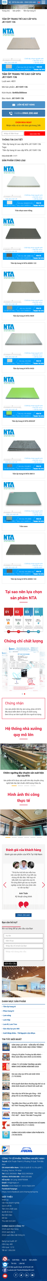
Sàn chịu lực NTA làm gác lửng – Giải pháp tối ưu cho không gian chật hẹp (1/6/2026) (26, 1095)
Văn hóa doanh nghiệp (10, 1203)
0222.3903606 (11, 1174)
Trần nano (23, 526)
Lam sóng (7, 1015)
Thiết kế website (8, 1270)
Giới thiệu (15, 1260)
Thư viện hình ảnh (9, 1221)
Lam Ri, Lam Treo (10, 1024)
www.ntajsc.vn (15, 1186)
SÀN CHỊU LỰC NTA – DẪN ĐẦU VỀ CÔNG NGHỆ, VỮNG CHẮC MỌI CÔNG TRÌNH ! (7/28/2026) (28, 1047)
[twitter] (21, 1275)
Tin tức (13, 1263)
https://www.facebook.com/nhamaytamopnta (20, 1192)
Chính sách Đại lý (8, 1232)
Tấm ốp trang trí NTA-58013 (24, 474)
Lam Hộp (6, 1020)
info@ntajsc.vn (13, 1183)
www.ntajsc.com (28, 1186)
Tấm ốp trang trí (9, 1007)
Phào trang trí (8, 1011)
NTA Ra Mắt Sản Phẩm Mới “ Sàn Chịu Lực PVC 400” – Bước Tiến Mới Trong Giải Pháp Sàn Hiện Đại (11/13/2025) (28, 1115)
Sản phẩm (33, 1260)
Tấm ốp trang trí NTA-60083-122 (23, 263)
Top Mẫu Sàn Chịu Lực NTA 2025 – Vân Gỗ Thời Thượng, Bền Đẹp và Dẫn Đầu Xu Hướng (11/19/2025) (28, 1105)
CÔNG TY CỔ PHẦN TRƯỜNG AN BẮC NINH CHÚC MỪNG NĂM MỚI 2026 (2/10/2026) (26, 1066)
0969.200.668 (30, 2)
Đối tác (4, 1218)
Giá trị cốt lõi (7, 1206)
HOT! (15, 156)
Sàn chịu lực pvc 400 (11, 1029)
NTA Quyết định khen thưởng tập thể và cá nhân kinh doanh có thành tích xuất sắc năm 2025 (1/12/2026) (28, 1086)
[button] (22, 694)
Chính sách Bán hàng (10, 1229)
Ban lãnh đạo (7, 1215)
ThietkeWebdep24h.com (25, 1270)
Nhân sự (5, 1200)
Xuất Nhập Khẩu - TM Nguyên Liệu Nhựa (19, 1033)
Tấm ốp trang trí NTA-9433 (23, 368)
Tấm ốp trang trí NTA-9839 (23, 316)
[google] (27, 1275)
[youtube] (32, 1275)
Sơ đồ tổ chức (7, 1212)
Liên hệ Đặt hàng (26, 105)
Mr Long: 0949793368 (19, 1180)
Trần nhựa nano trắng (23, 211)
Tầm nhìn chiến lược (9, 1209)
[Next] (45, 762)
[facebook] (16, 1275)
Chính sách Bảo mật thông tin (13, 1235)
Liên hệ (21, 1263)
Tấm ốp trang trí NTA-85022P (23, 421)
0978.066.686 (17, 2)
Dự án (24, 1260)
